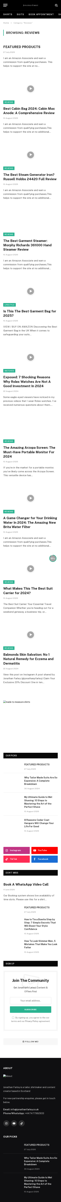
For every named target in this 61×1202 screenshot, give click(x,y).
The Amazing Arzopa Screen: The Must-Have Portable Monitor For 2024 (29, 452)
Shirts (7, 14)
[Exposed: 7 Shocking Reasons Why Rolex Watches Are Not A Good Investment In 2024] (30, 357)
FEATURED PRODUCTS (21, 47)
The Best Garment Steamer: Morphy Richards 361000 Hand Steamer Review (27, 245)
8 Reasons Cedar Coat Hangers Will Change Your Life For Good (39, 823)
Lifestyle (9, 305)
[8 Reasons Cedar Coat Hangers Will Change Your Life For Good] (12, 824)
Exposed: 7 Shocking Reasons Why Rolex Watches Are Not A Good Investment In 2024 (27, 381)
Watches (9, 371)
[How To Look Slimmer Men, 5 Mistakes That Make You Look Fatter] (12, 945)
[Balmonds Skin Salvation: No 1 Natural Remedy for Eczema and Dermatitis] (30, 635)
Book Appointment (41, 14)
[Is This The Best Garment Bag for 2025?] (30, 291)
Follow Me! (31, 1041)
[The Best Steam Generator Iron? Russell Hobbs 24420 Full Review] (30, 155)
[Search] (56, 5)
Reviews (9, 102)
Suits (20, 14)
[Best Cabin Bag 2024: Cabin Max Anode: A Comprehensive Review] (30, 89)
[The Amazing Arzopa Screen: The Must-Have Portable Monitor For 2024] (30, 428)
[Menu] (5, 5)
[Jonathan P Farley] (30, 5)
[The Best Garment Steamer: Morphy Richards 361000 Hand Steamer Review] (30, 221)
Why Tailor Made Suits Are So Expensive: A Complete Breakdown (40, 780)
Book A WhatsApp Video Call (25, 884)
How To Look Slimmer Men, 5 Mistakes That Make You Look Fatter (40, 944)
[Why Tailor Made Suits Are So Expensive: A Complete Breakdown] (12, 782)
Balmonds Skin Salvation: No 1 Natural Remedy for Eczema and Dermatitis (28, 659)
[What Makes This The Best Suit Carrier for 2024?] (30, 569)
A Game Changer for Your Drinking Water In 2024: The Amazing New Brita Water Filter (30, 522)
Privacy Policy (31, 1021)
